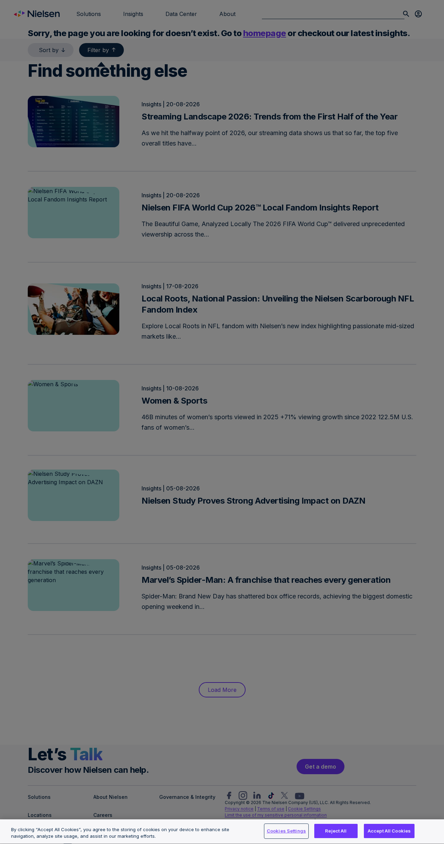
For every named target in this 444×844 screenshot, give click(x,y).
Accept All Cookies (389, 831)
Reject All (336, 831)
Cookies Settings (286, 831)
